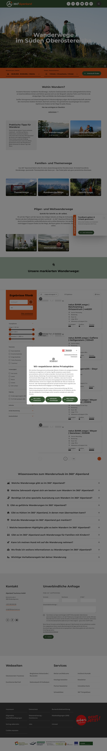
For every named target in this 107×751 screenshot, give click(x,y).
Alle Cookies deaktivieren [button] (37, 399)
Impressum (74, 356)
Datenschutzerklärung (70, 354)
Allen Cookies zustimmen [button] (70, 399)
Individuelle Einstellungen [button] (54, 399)
